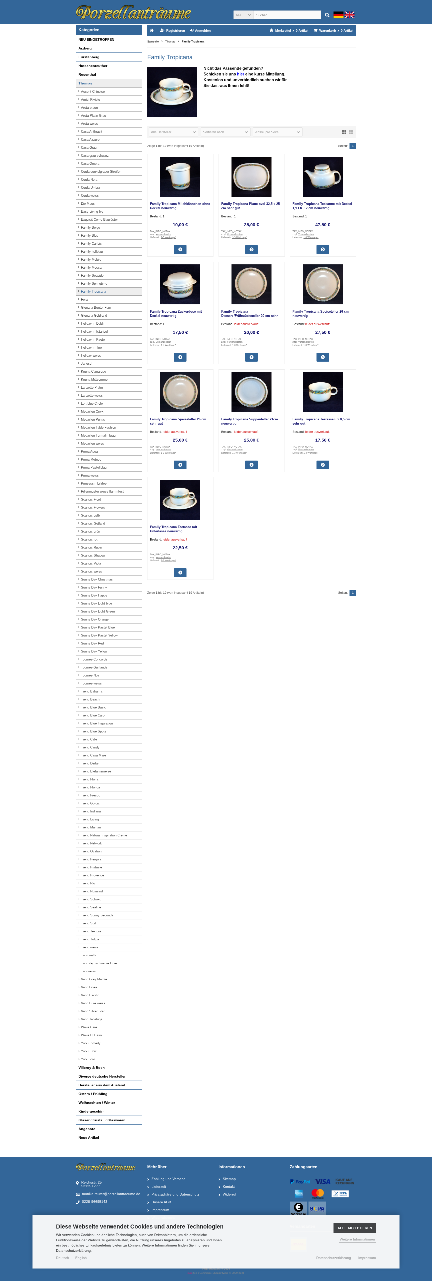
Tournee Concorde (94, 659)
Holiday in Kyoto (93, 339)
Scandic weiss (91, 571)
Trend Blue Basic (93, 707)
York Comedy (90, 1043)
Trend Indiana (91, 811)
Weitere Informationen (357, 1239)
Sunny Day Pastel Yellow (99, 635)
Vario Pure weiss (93, 1003)
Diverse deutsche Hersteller (102, 1076)
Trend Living (90, 819)
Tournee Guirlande (94, 667)
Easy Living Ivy (92, 211)
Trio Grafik (88, 955)
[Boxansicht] (344, 131)
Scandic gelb (90, 515)
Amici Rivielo (90, 99)
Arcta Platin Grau (93, 115)
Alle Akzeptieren (355, 1228)
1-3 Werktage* (168, 237)
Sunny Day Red (92, 643)
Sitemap (229, 1179)
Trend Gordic (90, 803)
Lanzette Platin (92, 387)
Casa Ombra (90, 163)
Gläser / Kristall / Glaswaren (102, 1120)
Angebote (86, 1129)
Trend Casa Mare (93, 755)
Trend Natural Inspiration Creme (104, 835)
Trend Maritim (91, 827)
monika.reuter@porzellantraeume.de (111, 1194)
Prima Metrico (91, 459)
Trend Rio (88, 883)
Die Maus (88, 203)
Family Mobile (91, 259)
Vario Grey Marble (94, 979)
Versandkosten (163, 234)
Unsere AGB (161, 1202)
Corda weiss (90, 195)
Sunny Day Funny (94, 587)
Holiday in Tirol (91, 347)
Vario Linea (89, 987)
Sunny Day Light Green (98, 611)
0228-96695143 (94, 1202)
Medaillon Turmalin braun (99, 435)
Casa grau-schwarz (95, 155)
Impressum (160, 1210)
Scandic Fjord (91, 499)
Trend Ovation (91, 851)
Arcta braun (89, 107)
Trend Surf (88, 923)
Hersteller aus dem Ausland (101, 1085)
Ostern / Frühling (93, 1094)
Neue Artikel (88, 1138)
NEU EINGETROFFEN (96, 39)
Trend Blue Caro (92, 715)
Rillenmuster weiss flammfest (102, 491)
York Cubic (89, 1051)
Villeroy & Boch (91, 1068)
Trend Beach (90, 699)
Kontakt (229, 1187)
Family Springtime (94, 283)
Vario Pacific (90, 995)
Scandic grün (90, 531)
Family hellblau (92, 251)
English (81, 1258)
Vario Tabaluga (91, 1019)
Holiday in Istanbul (94, 331)
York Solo (88, 1059)
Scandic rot (89, 539)
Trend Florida (90, 787)
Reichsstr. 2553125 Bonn (91, 1184)
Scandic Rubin (91, 547)
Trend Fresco (90, 795)
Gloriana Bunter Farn (96, 307)
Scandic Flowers (93, 507)
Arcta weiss (89, 123)
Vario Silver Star (92, 1011)
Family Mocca (91, 267)
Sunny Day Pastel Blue (98, 627)
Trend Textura (91, 931)
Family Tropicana (93, 291)
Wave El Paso (91, 1035)
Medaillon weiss (92, 443)
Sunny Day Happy (94, 595)
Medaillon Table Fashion (98, 427)
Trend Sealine (91, 907)
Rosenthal (87, 74)
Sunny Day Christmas (97, 579)
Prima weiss (90, 475)
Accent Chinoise (93, 91)
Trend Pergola (91, 859)
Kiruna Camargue (93, 371)
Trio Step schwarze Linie (99, 963)
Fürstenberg (89, 57)
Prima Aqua (89, 451)
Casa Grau (88, 147)
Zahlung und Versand (169, 1179)
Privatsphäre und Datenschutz (175, 1194)
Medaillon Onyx (92, 411)
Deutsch (62, 1258)
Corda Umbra (90, 187)
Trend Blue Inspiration (97, 723)
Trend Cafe (89, 739)
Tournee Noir (90, 675)
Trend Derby (90, 763)
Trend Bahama (91, 691)
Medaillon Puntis (93, 419)
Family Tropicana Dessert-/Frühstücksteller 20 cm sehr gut (249, 316)
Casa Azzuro (90, 139)
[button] (244, 14)
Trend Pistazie (91, 867)
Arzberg (85, 48)
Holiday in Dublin (93, 323)
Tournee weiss (91, 683)
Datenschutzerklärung (333, 1258)
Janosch (87, 363)
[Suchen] (327, 14)
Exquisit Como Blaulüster (99, 219)
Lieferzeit (159, 1187)
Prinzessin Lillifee (93, 483)
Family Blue (89, 235)
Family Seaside (92, 275)
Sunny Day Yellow (94, 651)
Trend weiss (89, 947)
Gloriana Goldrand (94, 315)
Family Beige (90, 227)
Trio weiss (88, 971)
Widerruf (229, 1194)
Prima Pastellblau (93, 467)
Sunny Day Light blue (96, 603)
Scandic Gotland (93, 523)
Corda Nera (89, 179)
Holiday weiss (91, 355)
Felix (84, 299)
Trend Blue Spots (93, 731)
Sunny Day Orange (94, 619)
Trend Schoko (91, 899)
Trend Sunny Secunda (97, 915)
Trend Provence (92, 875)
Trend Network (91, 843)
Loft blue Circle (92, 403)
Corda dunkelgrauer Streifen (101, 171)
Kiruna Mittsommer (94, 379)
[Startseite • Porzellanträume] (133, 12)
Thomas (85, 83)
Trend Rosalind (92, 891)
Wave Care (89, 1027)
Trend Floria (89, 779)
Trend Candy (90, 747)
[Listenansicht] (351, 131)
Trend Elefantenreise (96, 771)
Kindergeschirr (91, 1111)
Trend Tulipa (90, 939)
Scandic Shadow (93, 555)
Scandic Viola (91, 563)
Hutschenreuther (92, 66)
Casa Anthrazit (91, 131)
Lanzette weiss (92, 395)
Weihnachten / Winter (96, 1103)
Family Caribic (91, 243)
